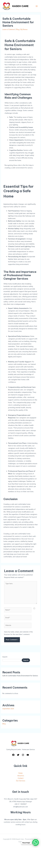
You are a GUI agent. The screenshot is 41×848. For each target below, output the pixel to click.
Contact (20, 778)
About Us (20, 776)
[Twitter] (18, 755)
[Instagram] (23, 755)
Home (20, 773)
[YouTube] (28, 755)
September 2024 (8, 709)
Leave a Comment (8, 29)
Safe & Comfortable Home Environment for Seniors (20, 676)
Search (4, 657)
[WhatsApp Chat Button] (35, 842)
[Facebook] (13, 755)
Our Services (20, 781)
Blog (17, 29)
